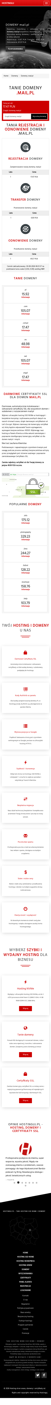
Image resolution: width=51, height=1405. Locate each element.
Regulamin (25, 1304)
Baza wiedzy (26, 1312)
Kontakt (25, 1295)
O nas (25, 1299)
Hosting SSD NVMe (25, 1256)
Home (25, 1252)
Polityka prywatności (25, 1308)
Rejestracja (25, 1286)
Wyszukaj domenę (39, 116)
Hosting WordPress (25, 1261)
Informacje (25, 297)
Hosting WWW (25, 1265)
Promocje (25, 1333)
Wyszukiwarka (16, 49)
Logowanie (25, 1290)
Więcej (25, 1008)
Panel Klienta (25, 1281)
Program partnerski (25, 1324)
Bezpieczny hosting (25, 1316)
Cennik (25, 1329)
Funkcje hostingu (25, 1320)
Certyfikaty (25, 1277)
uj (8, 3)
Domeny (25, 1269)
